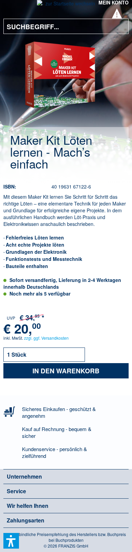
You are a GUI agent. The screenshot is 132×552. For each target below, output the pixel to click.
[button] (11, 541)
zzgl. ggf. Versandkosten (46, 338)
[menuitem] (13, 7)
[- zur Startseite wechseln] (66, 5)
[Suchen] (118, 26)
